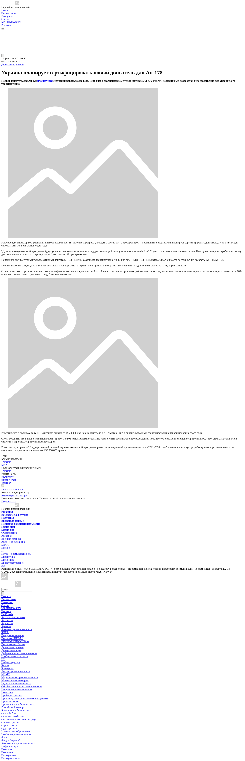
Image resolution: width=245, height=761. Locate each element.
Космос (5, 547)
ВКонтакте (7, 476)
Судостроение (9, 532)
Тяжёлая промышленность (16, 734)
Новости (6, 10)
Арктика (6, 626)
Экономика (7, 559)
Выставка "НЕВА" (12, 638)
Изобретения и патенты (14, 656)
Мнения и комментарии (14, 680)
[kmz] (18, 586)
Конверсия (7, 668)
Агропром (7, 623)
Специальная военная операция (19, 719)
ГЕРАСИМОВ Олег (12, 489)
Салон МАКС (9, 713)
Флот (4, 737)
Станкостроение (10, 722)
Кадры (5, 665)
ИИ (3, 565)
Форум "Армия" (10, 740)
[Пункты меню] (2, 55)
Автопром (7, 620)
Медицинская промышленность (19, 677)
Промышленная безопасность (18, 704)
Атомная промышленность (16, 629)
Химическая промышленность (18, 743)
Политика (7, 692)
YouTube (6, 482)
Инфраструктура (10, 662)
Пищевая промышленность (16, 689)
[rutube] (3, 52)
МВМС (5, 674)
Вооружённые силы (12, 635)
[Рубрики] (2, 28)
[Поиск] (2, 593)
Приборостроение (11, 695)
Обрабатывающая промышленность (21, 686)
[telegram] (3, 32)
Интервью (7, 16)
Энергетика (8, 556)
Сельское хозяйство (12, 716)
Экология (6, 749)
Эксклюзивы (8, 13)
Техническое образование (15, 731)
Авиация (6, 535)
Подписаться (8, 501)
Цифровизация (9, 746)
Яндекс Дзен (8, 479)
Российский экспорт (13, 707)
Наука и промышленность (16, 553)
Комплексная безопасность (16, 710)
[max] (3, 36)
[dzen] (3, 48)
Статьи (5, 19)
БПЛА (5, 544)
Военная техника (11, 538)
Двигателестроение (12, 64)
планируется (45, 80)
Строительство (9, 725)
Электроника (8, 755)
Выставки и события (13, 644)
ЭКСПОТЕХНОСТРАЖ (15, 641)
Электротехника (10, 758)
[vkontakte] (3, 44)
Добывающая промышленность (19, 653)
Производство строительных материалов (24, 698)
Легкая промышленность (15, 671)
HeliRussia (7, 614)
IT (2, 550)
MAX (4, 464)
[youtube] (3, 40)
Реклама (6, 25)
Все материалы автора (14, 495)
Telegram (6, 461)
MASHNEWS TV (11, 22)
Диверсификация (11, 650)
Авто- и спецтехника (13, 541)
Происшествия (9, 701)
